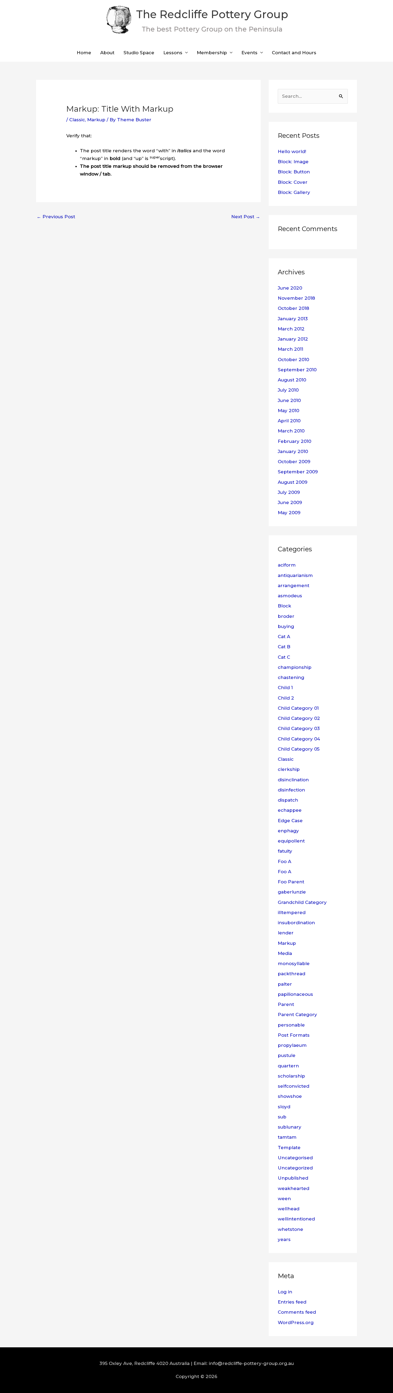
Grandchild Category (302, 902)
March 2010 (291, 431)
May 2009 (289, 512)
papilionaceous (295, 994)
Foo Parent (291, 881)
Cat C (284, 657)
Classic (77, 119)
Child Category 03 (299, 728)
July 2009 (289, 492)
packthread (291, 973)
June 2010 (289, 400)
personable (291, 1025)
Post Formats (294, 1035)
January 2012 (293, 339)
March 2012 (291, 328)
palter (285, 984)
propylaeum (292, 1045)
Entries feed (292, 1302)
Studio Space (139, 52)
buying (286, 626)
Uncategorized (295, 1167)
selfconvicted (293, 1086)
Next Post (245, 216)
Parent (286, 1004)
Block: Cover (292, 182)
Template (289, 1147)
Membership (212, 52)
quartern (288, 1065)
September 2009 (298, 471)
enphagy (288, 830)
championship (294, 667)
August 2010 (292, 380)
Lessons (172, 52)
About (107, 52)
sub (282, 1116)
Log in (285, 1291)
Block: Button (294, 171)
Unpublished (293, 1178)
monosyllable (294, 963)
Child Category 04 (299, 739)
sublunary (289, 1127)
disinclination (293, 779)
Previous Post (56, 216)
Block (284, 605)
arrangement (293, 585)
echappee (290, 810)
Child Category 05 (298, 749)
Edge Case (290, 820)
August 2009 (292, 482)
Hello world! (292, 151)
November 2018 (296, 298)
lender (286, 932)
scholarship (291, 1076)
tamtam (287, 1137)
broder (286, 616)
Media (285, 953)
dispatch (288, 800)
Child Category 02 (299, 718)
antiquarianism (295, 575)
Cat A (284, 636)
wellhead (288, 1208)
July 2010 (288, 390)
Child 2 (286, 698)
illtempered (292, 912)
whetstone (290, 1229)
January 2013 (293, 318)
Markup (96, 119)
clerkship (289, 769)
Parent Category (297, 1014)
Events (249, 52)
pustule (286, 1055)
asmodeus (290, 595)
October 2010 (293, 359)
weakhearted (293, 1188)
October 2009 (294, 461)
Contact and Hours (294, 52)
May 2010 (288, 410)
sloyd (284, 1106)
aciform (287, 565)
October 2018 (293, 308)
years (284, 1239)
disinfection (291, 790)
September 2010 (297, 369)
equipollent (291, 841)
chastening (291, 677)
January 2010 (293, 451)
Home (84, 52)
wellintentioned (296, 1219)
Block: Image (293, 161)
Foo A (284, 861)
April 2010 (289, 420)
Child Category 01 (298, 708)
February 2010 (294, 441)
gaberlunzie (292, 892)
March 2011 (290, 349)
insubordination (296, 922)
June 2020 (290, 288)
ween (284, 1198)
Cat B (284, 646)
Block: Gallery (294, 192)
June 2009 (290, 502)
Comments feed (297, 1312)
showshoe (290, 1096)
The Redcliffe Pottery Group (212, 14)
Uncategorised (295, 1157)
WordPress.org (296, 1322)
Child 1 (285, 687)
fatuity (285, 851)
